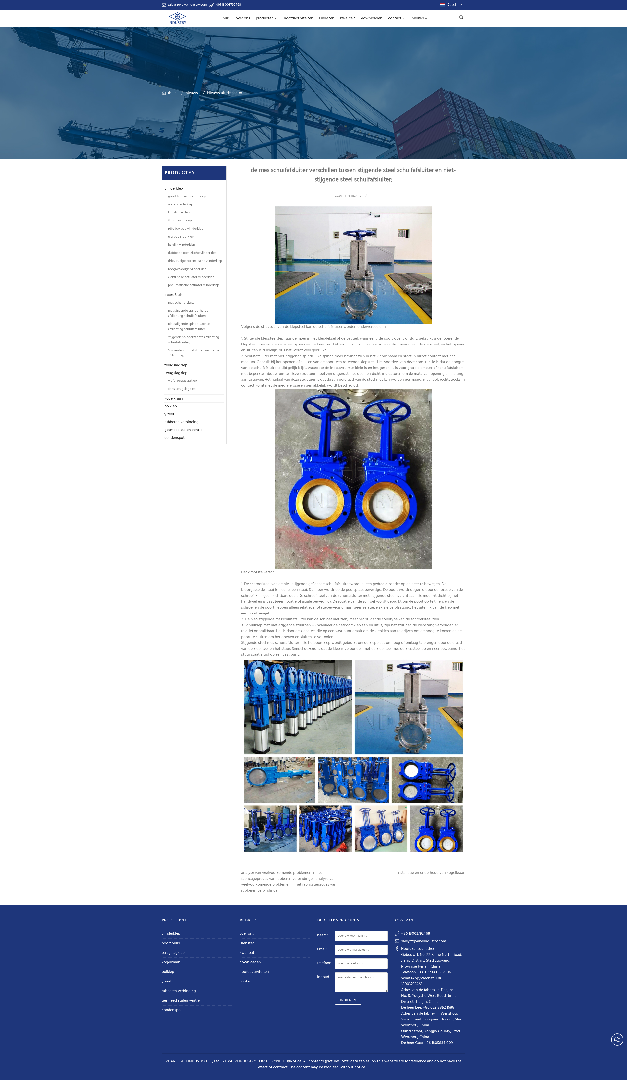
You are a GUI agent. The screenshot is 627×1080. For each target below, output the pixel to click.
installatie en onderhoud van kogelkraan (431, 873)
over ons (243, 18)
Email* (322, 949)
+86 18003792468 (228, 5)
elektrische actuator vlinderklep (191, 277)
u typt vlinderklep (181, 236)
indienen (348, 1000)
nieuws (418, 18)
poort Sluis (173, 295)
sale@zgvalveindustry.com (187, 5)
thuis (172, 93)
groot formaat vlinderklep (187, 196)
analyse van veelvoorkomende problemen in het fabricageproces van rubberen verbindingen (281, 876)
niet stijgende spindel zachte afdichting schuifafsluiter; (189, 326)
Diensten (326, 18)
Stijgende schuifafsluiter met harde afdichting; (193, 353)
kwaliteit (347, 18)
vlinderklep (173, 189)
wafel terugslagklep (182, 380)
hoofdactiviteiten (298, 18)
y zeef (169, 414)
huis (226, 18)
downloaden (371, 18)
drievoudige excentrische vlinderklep (195, 261)
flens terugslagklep (182, 389)
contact (394, 18)
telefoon (324, 963)
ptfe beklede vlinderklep (185, 228)
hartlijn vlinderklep (181, 244)
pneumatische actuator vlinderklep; (194, 285)
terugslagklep (175, 365)
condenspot (174, 438)
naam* (322, 935)
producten (265, 18)
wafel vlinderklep (180, 204)
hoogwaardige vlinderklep (187, 269)
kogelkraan (173, 399)
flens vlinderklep (180, 220)
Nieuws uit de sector (224, 93)
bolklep (170, 406)
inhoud (323, 977)
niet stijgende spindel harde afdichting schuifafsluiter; (188, 313)
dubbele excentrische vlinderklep (192, 253)
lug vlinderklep (179, 212)
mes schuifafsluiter (182, 302)
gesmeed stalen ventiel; (184, 430)
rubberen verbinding (181, 422)
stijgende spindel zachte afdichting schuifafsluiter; (193, 340)
